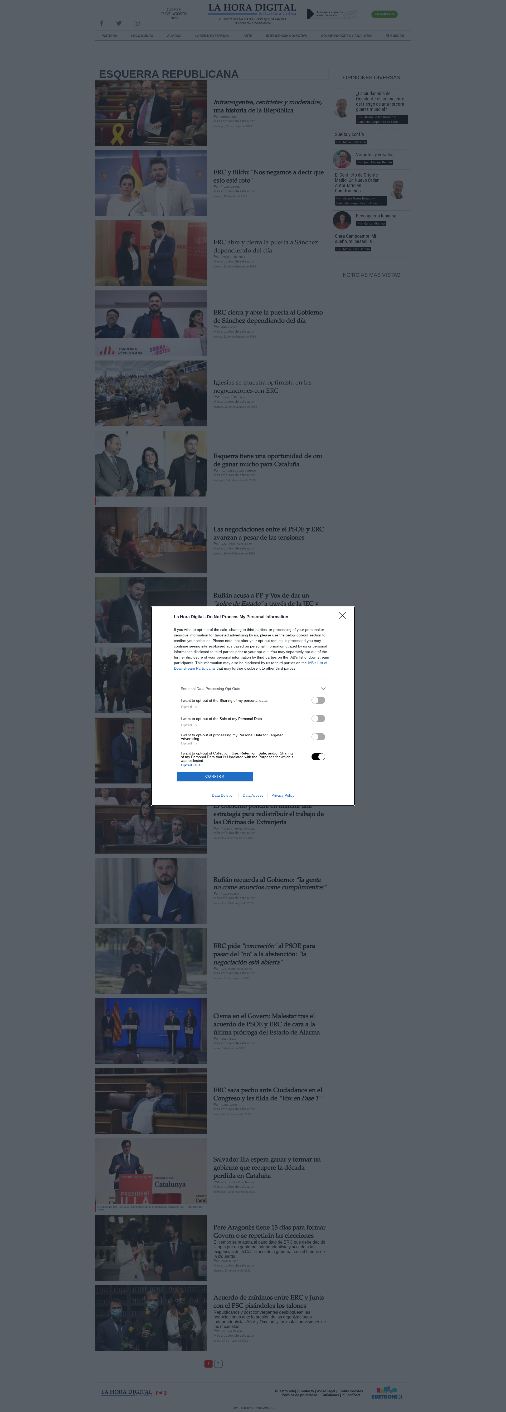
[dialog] (253, 706)
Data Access (253, 795)
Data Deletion (223, 795)
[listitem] (253, 689)
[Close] (344, 617)
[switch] (318, 700)
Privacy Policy (282, 795)
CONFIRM (215, 776)
